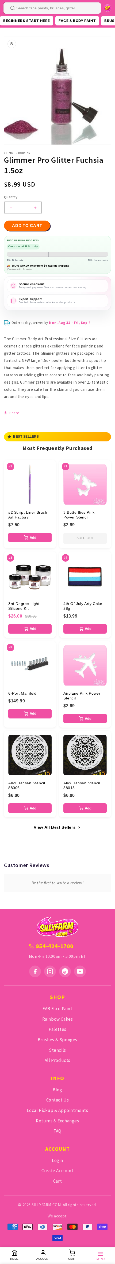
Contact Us (57, 1100)
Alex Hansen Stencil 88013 (81, 785)
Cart (57, 1181)
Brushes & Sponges (57, 1040)
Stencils (57, 1050)
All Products (57, 1060)
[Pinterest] (65, 971)
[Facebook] (35, 971)
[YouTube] (80, 971)
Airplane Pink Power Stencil (81, 695)
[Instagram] (50, 971)
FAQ (57, 1131)
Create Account (57, 1171)
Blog (57, 1090)
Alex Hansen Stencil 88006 (26, 785)
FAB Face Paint (57, 1009)
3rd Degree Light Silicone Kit (24, 606)
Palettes (57, 1029)
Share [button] (14, 412)
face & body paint (77, 20)
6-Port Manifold (22, 693)
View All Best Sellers (55, 827)
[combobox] (52, 8)
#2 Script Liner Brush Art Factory (27, 514)
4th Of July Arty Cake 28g (82, 606)
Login (57, 1160)
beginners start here (26, 20)
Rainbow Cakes (57, 1019)
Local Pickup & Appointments (57, 1110)
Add (33, 538)
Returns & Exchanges (57, 1121)
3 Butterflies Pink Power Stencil (79, 514)
